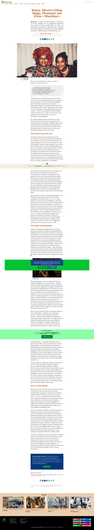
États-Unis (51, 35)
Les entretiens (27, 3)
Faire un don (47, 466)
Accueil (6, 3)
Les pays (16, 3)
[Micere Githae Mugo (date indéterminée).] (47, 60)
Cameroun (53, 199)
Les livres (21, 3)
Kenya (56, 35)
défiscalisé (56, 333)
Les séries (43, 3)
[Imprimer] (53, 39)
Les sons (38, 3)
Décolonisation (35, 35)
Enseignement (45, 35)
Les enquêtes (33, 3)
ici (36, 359)
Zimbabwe (60, 35)
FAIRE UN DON (47, 336)
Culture (40, 35)
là (58, 430)
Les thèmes (11, 3)
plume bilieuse (37, 396)
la (47, 166)
